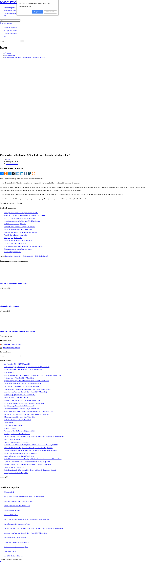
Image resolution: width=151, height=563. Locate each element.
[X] (13, 173)
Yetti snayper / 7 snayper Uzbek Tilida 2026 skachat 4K (21, 386)
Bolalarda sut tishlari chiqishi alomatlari (17, 331)
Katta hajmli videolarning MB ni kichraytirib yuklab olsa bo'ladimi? (26, 256)
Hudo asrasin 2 (9, 372)
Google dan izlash (10, 30)
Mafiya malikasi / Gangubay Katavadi (16, 397)
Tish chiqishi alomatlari (10, 306)
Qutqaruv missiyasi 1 (11, 428)
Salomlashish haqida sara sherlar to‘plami (17, 524)
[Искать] (22, 41)
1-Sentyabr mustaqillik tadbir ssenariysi (16, 542)
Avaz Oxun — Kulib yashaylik (14, 425)
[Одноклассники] (6, 173)
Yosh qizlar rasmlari (10, 551)
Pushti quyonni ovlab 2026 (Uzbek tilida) (17, 434)
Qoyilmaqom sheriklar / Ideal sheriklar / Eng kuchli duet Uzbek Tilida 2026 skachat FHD (32, 375)
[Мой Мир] (9, 173)
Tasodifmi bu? (8, 422)
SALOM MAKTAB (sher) (12, 510)
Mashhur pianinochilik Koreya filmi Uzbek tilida (19, 417)
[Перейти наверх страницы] (0, 561)
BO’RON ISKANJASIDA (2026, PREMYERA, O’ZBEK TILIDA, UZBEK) (28, 448)
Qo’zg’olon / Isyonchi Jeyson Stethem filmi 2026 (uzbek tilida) (24, 403)
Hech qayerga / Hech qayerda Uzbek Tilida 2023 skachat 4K (23, 369)
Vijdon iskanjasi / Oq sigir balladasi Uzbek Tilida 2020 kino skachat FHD (27, 389)
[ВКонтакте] (2, 173)
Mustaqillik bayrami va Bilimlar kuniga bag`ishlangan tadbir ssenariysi (26, 519)
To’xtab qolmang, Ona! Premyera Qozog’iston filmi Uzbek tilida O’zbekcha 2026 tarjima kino (34, 436)
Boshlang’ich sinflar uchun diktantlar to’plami (18, 501)
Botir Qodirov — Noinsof (12, 439)
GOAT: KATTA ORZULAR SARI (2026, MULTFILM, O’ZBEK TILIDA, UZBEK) (31, 445)
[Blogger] (33, 173)
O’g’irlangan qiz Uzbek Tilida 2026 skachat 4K (19, 406)
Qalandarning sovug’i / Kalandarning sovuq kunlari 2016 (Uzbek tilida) (26, 381)
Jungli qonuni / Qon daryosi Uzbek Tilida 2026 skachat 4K (22, 383)
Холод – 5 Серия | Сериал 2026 (14, 467)
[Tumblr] (25, 173)
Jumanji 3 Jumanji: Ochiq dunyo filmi (16, 473)
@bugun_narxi (12, 344)
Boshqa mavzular (12, 164)
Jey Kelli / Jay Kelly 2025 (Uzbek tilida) (17, 364)
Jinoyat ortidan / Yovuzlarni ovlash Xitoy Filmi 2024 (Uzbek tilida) (25, 392)
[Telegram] (17, 173)
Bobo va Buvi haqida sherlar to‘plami (16, 547)
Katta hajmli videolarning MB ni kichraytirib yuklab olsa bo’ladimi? (25, 57)
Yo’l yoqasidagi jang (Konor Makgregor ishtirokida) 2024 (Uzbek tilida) (27, 367)
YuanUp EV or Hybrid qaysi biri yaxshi (16, 442)
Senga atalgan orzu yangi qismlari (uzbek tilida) (19, 456)
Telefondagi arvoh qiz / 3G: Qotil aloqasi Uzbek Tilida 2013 (23, 409)
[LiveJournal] (29, 173)
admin (8, 159)
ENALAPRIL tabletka (11, 515)
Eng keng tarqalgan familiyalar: (14, 283)
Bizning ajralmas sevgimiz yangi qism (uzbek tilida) (20, 453)
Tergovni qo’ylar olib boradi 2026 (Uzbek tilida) (19, 431)
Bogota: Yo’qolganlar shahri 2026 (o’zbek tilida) (19, 395)
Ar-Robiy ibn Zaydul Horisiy (13, 556)
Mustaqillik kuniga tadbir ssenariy (15, 538)
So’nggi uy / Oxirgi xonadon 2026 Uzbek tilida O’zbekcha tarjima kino (26, 414)
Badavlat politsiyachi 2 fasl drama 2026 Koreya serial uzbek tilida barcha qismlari (30, 470)
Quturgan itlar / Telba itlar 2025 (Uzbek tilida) (19, 378)
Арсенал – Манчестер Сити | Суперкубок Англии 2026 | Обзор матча (27, 461)
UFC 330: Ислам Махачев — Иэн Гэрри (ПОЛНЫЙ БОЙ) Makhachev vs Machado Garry (33, 459)
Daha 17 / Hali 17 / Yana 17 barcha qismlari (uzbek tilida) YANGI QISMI (27, 464)
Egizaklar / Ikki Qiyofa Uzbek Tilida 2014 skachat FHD (22, 400)
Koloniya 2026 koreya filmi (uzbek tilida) (17, 420)
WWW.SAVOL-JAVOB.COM (16, 2)
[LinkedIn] (21, 173)
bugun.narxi (11, 348)
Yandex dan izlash (10, 33)
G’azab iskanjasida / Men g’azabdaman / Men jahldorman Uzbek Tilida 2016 (28, 411)
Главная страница (10, 27)
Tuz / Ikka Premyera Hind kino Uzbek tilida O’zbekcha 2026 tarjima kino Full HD (30, 450)
